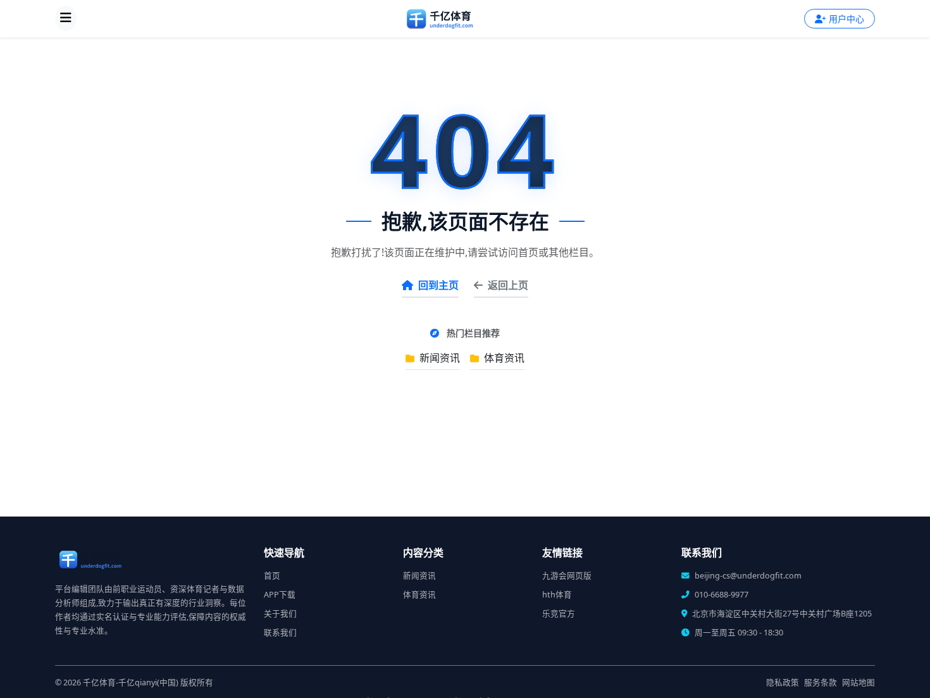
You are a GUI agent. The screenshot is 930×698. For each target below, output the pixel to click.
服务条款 (820, 682)
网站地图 (858, 682)
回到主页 (438, 285)
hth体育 (557, 594)
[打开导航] (66, 18)
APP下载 (279, 594)
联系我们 (280, 632)
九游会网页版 (567, 575)
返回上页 (508, 285)
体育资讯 (502, 358)
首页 (272, 575)
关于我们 (280, 613)
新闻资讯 (438, 358)
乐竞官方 (558, 613)
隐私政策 (782, 682)
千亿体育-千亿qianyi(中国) (130, 682)
